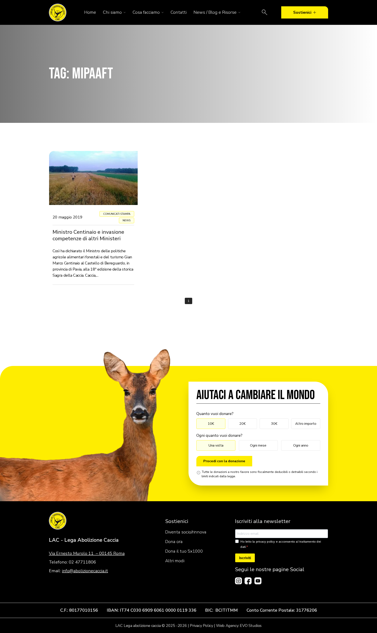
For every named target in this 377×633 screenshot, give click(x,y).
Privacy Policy (201, 625)
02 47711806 (82, 562)
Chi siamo (112, 12)
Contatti (179, 12)
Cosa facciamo (146, 12)
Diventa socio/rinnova (185, 532)
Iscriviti (245, 558)
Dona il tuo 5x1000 (184, 551)
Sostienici (302, 12)
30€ (274, 423)
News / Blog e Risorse (215, 12)
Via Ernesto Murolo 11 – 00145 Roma (87, 553)
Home (90, 12)
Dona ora (174, 542)
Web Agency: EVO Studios (239, 625)
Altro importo (305, 423)
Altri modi (174, 561)
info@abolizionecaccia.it (85, 571)
